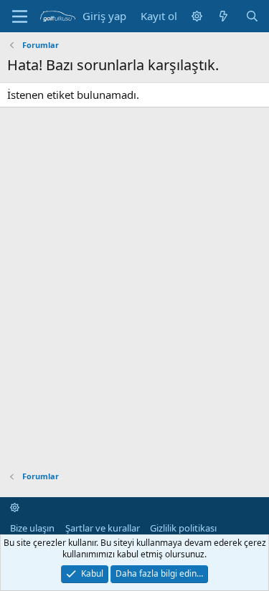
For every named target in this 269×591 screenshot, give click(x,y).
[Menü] (20, 16)
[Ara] (252, 16)
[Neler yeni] (223, 16)
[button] (196, 16)
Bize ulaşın (32, 528)
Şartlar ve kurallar (102, 528)
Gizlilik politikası (183, 528)
